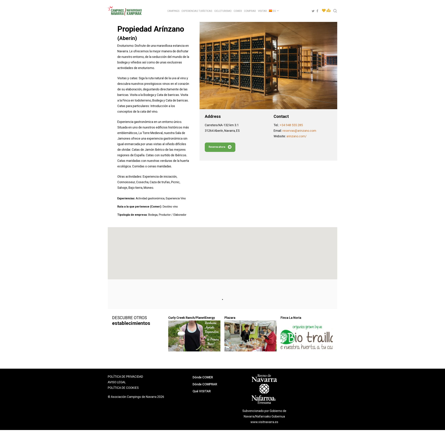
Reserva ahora (217, 146)
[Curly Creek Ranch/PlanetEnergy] (194, 338)
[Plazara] (250, 338)
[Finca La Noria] (307, 338)
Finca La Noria (291, 317)
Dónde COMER (203, 377)
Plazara (229, 317)
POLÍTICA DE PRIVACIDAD (125, 376)
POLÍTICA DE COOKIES (123, 388)
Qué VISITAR (202, 391)
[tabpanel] (138, 332)
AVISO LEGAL (117, 382)
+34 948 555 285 (291, 125)
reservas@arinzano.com (299, 130)
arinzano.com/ (296, 136)
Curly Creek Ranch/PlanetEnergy (191, 317)
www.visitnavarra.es (264, 422)
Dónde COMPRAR (205, 384)
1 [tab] (222, 299)
